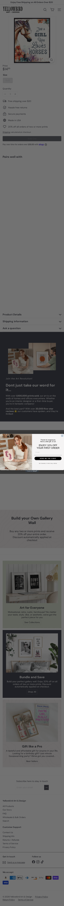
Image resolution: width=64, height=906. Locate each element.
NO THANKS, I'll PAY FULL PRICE (48, 463)
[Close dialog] (62, 436)
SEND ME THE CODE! (48, 458)
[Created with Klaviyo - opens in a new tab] (32, 471)
